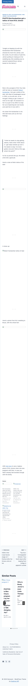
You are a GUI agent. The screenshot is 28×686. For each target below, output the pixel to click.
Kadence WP (15, 681)
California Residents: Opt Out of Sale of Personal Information (12, 653)
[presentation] (7, 582)
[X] (6, 661)
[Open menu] (24, 6)
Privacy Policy (7, 1)
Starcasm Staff (8, 23)
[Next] (23, 603)
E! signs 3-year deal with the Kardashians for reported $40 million (6, 514)
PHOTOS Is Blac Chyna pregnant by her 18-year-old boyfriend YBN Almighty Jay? (7, 600)
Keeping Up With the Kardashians (11, 14)
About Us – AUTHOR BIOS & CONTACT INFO (11, 648)
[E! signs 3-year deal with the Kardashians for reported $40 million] (7, 507)
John (6, 615)
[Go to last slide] (4, 603)
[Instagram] (9, 661)
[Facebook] (3, 661)
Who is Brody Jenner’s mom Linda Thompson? (20, 589)
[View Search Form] (18, 6)
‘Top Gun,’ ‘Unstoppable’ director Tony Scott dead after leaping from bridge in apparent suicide (21, 557)
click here (9, 466)
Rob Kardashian (11, 16)
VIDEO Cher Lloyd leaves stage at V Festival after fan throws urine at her (7, 556)
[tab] (10, 628)
